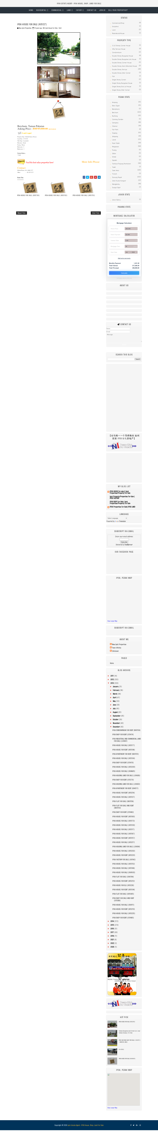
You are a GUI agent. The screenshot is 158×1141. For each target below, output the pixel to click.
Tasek (114, 167)
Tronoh (114, 174)
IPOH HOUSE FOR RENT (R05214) (123, 792)
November (116, 723)
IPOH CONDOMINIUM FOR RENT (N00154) (126, 730)
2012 (112, 679)
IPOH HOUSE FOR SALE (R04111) (123, 904)
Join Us (102, 10)
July (114, 708)
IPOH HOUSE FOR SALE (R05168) (123, 868)
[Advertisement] (41, 19)
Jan (127, 252)
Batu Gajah (116, 106)
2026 (133, 252)
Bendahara (116, 109)
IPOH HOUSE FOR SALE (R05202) (123, 850)
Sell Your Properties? (118, 10)
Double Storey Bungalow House (122, 56)
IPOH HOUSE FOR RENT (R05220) (123, 855)
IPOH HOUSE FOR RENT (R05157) (123, 838)
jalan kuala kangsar (119, 181)
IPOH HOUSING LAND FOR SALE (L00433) (126, 784)
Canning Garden (117, 119)
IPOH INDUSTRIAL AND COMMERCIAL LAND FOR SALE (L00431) (126, 739)
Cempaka (115, 123)
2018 (112, 936)
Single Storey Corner (119, 80)
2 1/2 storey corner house (121, 46)
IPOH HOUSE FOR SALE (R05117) (123, 829)
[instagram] (140, 1125)
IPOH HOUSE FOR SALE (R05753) (84, 195)
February (116, 690)
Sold (60, 28)
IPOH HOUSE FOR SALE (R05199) (123, 758)
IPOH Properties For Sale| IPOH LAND (122, 506)
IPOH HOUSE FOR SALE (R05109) (123, 825)
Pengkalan (115, 147)
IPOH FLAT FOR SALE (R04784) (123, 876)
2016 (112, 928)
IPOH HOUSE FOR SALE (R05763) (56, 195)
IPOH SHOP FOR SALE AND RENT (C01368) (123, 899)
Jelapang (115, 136)
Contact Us (91, 10)
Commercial (56, 10)
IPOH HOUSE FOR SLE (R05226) (123, 885)
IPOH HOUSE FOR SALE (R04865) (123, 771)
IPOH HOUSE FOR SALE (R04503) (123, 872)
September (117, 715)
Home (31, 10)
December (116, 726)
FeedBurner (129, 544)
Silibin (114, 153)
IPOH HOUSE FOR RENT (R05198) (123, 749)
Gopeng (114, 133)
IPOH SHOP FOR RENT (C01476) (123, 762)
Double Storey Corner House (121, 63)
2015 (112, 925)
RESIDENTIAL (41, 10)
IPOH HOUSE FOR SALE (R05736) (28, 195)
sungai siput (116, 187)
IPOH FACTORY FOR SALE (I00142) (124, 859)
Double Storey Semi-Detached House (124, 66)
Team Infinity (116, 648)
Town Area (115, 170)
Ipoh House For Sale (51, 28)
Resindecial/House (118, 33)
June (114, 704)
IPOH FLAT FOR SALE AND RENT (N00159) (123, 806)
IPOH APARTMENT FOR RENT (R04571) (125, 788)
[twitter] (133, 1125)
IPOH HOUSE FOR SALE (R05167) (123, 833)
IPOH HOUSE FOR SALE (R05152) (123, 863)
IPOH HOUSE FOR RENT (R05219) (123, 909)
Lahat (114, 140)
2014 (112, 921)
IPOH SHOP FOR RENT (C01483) (123, 812)
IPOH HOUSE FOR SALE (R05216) (127, 1022)
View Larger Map (112, 621)
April (115, 697)
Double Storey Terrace (119, 69)
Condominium (116, 52)
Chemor (114, 126)
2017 (112, 932)
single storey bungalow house (122, 83)
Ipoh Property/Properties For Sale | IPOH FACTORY (122, 497)
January (116, 686)
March (115, 693)
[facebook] (131, 1125)
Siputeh (114, 160)
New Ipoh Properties (119, 644)
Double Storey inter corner (121, 73)
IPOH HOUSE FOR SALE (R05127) (123, 797)
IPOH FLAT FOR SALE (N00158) (123, 801)
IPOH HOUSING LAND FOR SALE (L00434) (126, 846)
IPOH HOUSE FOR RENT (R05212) (123, 881)
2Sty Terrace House (118, 49)
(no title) (121, 1049)
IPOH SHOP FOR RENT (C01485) (123, 917)
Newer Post (22, 213)
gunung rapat (117, 177)
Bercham (115, 112)
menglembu (116, 184)
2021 (112, 939)
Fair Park (115, 130)
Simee (114, 157)
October (116, 719)
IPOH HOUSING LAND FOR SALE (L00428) (126, 775)
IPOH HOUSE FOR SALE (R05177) (123, 745)
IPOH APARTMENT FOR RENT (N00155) (125, 754)
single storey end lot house (121, 87)
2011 (112, 675)
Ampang (114, 102)
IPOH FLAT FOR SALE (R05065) (123, 893)
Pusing (114, 150)
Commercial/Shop (118, 23)
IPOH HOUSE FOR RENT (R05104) (123, 889)
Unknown (115, 651)
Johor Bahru (116, 200)
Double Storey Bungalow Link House (124, 59)
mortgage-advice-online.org (124, 278)
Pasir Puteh (116, 143)
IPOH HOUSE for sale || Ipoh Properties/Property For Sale (120, 492)
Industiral (115, 26)
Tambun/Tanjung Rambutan (121, 164)
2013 (112, 683)
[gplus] (136, 1125)
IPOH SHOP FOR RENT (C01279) (123, 779)
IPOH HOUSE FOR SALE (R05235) (123, 913)
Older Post (95, 213)
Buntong (115, 116)
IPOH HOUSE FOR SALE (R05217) (123, 842)
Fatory (79, 10)
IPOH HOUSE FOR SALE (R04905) (127, 1058)
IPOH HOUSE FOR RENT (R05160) (123, 816)
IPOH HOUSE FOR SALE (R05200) (123, 766)
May (114, 701)
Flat (113, 76)
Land (69, 10)
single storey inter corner (121, 90)
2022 (112, 943)
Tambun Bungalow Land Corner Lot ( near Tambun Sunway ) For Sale (129, 1032)
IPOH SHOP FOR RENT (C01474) (123, 734)
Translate (122, 521)
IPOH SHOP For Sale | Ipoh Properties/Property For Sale (120, 502)
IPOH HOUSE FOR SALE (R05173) (123, 820)
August (115, 712)
